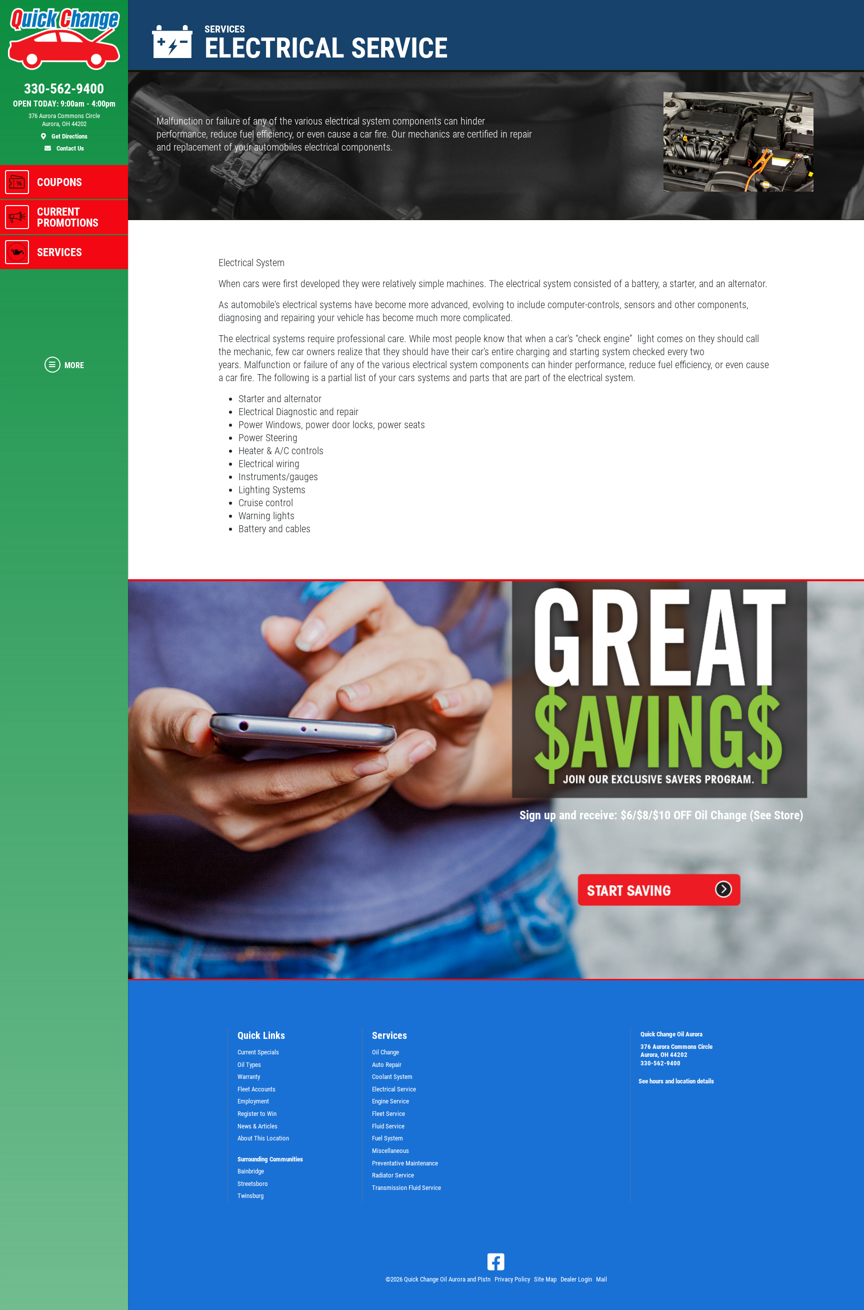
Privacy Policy (512, 1279)
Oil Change (385, 1052)
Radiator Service (393, 1175)
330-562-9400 (660, 1063)
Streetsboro (253, 1183)
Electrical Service (394, 1089)
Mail (601, 1279)
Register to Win (257, 1113)
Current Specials (258, 1052)
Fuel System (387, 1138)
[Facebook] (496, 1261)
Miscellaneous (390, 1150)
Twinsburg (251, 1195)
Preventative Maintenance (405, 1163)
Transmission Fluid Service (406, 1187)
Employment (253, 1101)
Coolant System (392, 1076)
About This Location (263, 1138)
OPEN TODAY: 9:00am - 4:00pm (64, 104)
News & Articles (258, 1126)
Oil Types (249, 1064)
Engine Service (390, 1101)
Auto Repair (387, 1064)
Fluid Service (388, 1126)
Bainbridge (251, 1171)
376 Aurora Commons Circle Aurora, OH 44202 (676, 1051)
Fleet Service (388, 1113)
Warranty (249, 1076)
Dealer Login (576, 1279)
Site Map (545, 1279)
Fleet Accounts (257, 1089)
